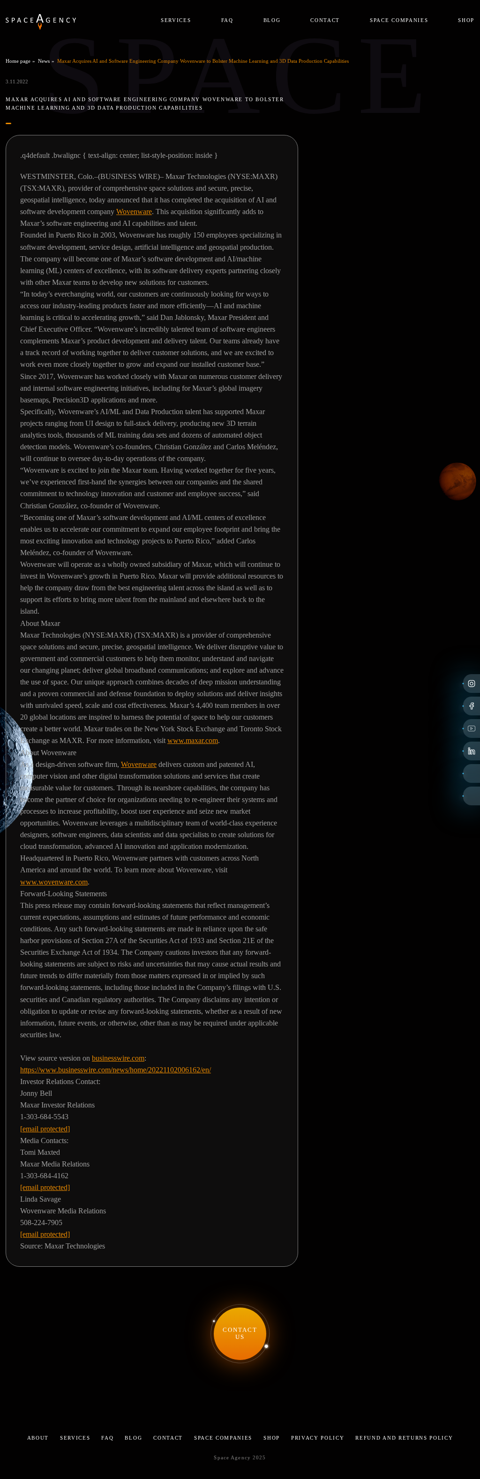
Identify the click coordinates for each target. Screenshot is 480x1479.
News (44, 61)
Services (176, 20)
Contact (325, 20)
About (38, 1438)
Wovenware (134, 212)
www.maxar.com (192, 740)
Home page (18, 61)
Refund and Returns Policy (404, 1438)
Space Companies (399, 20)
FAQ (227, 20)
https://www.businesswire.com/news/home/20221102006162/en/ (115, 1070)
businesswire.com (118, 1058)
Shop (466, 20)
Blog (272, 20)
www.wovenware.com (54, 882)
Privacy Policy (318, 1438)
